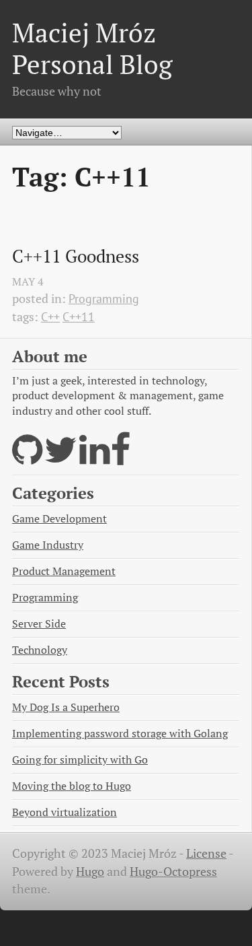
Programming (104, 298)
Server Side (39, 624)
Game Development (59, 519)
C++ (50, 317)
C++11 (78, 317)
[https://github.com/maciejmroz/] (27, 458)
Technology (39, 650)
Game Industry (47, 545)
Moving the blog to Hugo (71, 786)
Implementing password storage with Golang (120, 734)
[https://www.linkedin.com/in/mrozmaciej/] (94, 458)
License (206, 853)
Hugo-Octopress (173, 871)
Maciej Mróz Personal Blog (92, 48)
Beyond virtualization (64, 812)
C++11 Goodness (75, 256)
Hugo (90, 871)
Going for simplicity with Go (80, 760)
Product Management (64, 571)
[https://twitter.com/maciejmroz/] (61, 458)
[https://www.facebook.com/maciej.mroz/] (121, 458)
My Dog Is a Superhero (66, 707)
